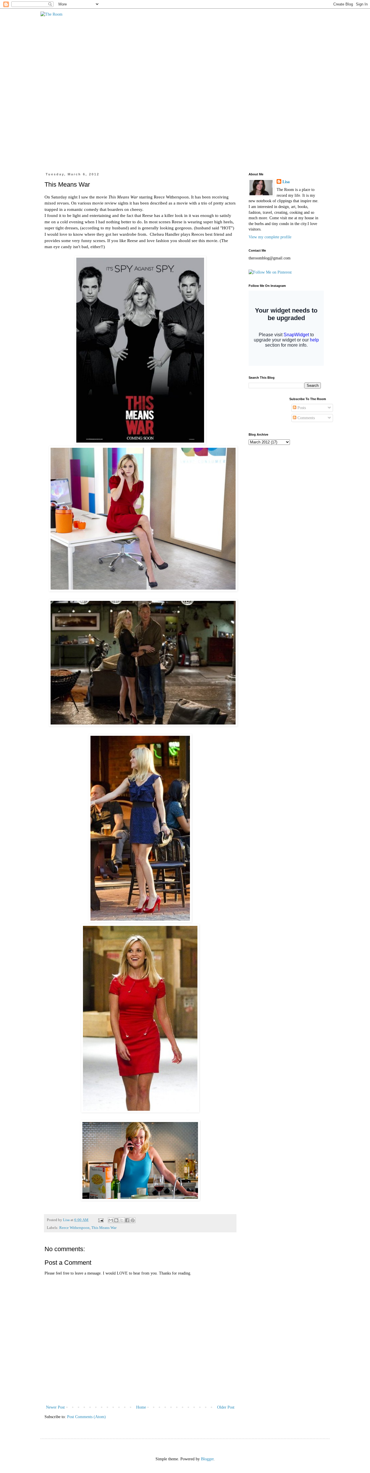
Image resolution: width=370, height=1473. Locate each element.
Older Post (225, 1407)
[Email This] (111, 1220)
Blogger (207, 1459)
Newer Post (55, 1407)
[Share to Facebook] (127, 1220)
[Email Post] (100, 1220)
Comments (305, 418)
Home (141, 1407)
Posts (301, 408)
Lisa (286, 182)
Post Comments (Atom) (86, 1417)
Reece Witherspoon (74, 1228)
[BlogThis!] (116, 1220)
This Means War (103, 1228)
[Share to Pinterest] (133, 1220)
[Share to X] (122, 1220)
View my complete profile (270, 237)
